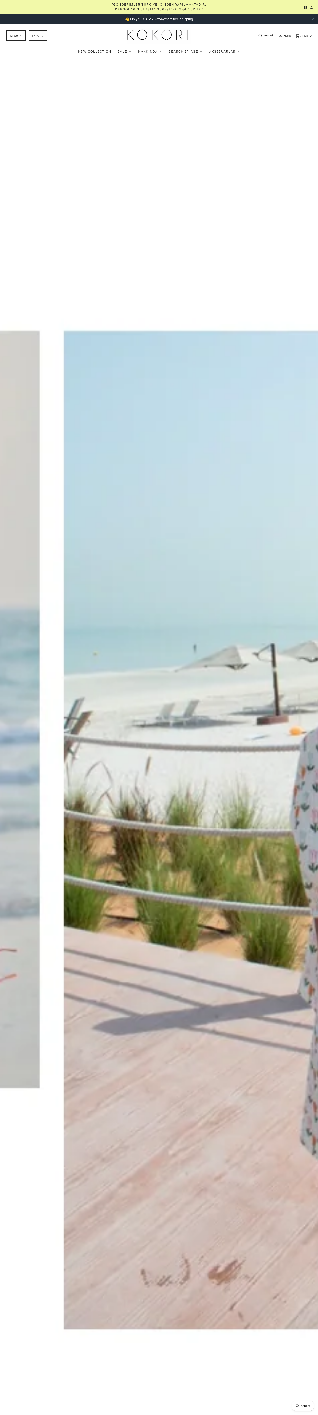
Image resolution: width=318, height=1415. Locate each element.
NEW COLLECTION (94, 51)
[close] (313, 19)
